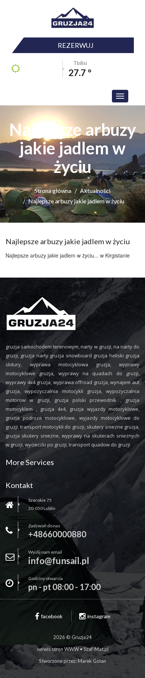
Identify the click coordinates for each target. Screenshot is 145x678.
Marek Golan (92, 661)
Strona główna (53, 190)
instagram (98, 616)
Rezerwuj (75, 45)
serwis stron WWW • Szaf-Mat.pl (73, 649)
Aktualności (95, 190)
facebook (51, 616)
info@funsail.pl (58, 560)
